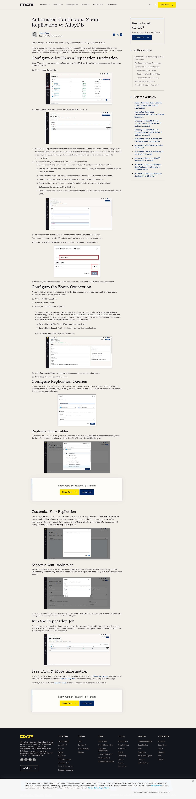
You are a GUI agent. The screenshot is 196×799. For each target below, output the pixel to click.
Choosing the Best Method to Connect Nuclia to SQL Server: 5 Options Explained (148, 123)
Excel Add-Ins (63, 763)
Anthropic (161, 741)
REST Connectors (64, 759)
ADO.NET (61, 748)
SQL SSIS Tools (83, 748)
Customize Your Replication (148, 74)
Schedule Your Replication (148, 78)
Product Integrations (105, 745)
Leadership (122, 756)
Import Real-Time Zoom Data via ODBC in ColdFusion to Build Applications (148, 105)
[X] (26, 759)
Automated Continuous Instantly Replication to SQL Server (148, 174)
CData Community (145, 741)
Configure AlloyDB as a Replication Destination (149, 58)
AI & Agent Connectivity (103, 749)
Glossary (141, 759)
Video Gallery (143, 763)
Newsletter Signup (145, 756)
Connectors (102, 741)
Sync (80, 741)
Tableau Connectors (65, 770)
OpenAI (160, 759)
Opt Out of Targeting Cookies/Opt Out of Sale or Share (151, 792)
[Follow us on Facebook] (114, 34)
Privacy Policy (156, 786)
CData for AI (112, 5)
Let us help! (87, 492)
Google (160, 748)
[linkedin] (21, 759)
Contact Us (122, 766)
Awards (120, 752)
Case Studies (143, 745)
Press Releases (123, 745)
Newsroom (122, 748)
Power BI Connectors (66, 766)
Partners (121, 759)
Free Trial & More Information (147, 85)
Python (60, 752)
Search (151, 5)
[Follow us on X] (117, 34)
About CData (123, 741)
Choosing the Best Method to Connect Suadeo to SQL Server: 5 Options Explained (148, 132)
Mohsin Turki (44, 33)
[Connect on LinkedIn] (121, 34)
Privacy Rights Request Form (98, 788)
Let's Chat (164, 5)
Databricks (162, 745)
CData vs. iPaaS (104, 758)
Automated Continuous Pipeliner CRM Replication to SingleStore (148, 140)
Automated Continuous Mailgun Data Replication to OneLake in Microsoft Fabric (148, 167)
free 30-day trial (68, 678)
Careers (121, 763)
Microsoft (161, 752)
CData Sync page (100, 676)
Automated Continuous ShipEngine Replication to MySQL (149, 152)
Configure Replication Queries (147, 67)
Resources (142, 752)
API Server (62, 756)
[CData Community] (34, 759)
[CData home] (28, 5)
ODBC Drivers (63, 741)
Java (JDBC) (62, 745)
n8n (159, 756)
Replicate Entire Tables (146, 70)
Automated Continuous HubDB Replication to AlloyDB (147, 159)
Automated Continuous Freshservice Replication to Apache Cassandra (149, 114)
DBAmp (81, 752)
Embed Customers (105, 754)
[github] (30, 759)
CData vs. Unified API (106, 761)
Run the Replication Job (145, 81)
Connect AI (82, 745)
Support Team (60, 683)
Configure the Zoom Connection (148, 63)
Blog (139, 748)
